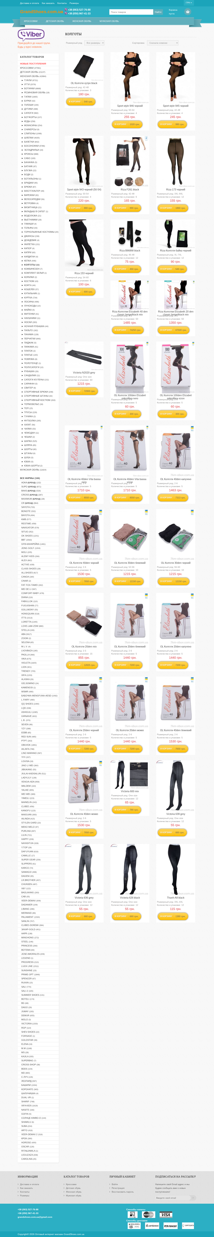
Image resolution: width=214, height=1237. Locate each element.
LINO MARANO (31, 753)
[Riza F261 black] (129, 162)
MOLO (25, 1019)
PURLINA (28, 831)
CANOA (27, 576)
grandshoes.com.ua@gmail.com (35, 1217)
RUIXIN (26, 982)
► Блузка (28, 170)
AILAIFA (27, 749)
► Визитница (31, 207)
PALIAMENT (30, 917)
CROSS (31, 494)
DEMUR (27, 1015)
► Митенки (29, 314)
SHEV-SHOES (29, 1032)
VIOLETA (28, 663)
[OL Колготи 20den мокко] (129, 702)
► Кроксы (29, 154)
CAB (25, 896)
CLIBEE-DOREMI (32, 925)
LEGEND (26, 958)
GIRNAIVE (28, 716)
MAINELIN (28, 802)
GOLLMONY (29, 609)
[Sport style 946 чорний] (129, 78)
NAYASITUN (29, 843)
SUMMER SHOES (32, 995)
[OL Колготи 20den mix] (84, 619)
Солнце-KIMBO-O (33, 1118)
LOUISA (26, 761)
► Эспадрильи (31, 150)
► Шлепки (30, 137)
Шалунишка (29, 1093)
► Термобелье (31, 404)
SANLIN (27, 921)
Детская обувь (55, 21)
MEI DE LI (28, 589)
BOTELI (27, 999)
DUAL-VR (27, 1097)
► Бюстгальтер (32, 191)
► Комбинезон (31, 269)
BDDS (26, 1069)
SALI (25, 987)
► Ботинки (30, 88)
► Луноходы (30, 305)
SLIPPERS (28, 863)
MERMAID (28, 913)
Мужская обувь (109, 21)
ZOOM (25, 638)
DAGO (26, 1007)
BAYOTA (27, 515)
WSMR (26, 691)
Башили (28, 1085)
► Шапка (28, 441)
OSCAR (27, 1146)
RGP (25, 1028)
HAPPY (27, 839)
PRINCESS (28, 945)
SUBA (26, 1126)
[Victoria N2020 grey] (84, 356)
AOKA (30, 482)
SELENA (27, 642)
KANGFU (28, 810)
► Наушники (30, 318)
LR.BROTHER (30, 880)
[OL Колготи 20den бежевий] (129, 619)
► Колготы (29, 264)
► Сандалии (30, 375)
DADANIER (29, 904)
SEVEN (26, 724)
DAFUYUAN (29, 851)
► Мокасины (31, 125)
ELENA (26, 1044)
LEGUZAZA (29, 1155)
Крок (26, 1138)
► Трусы (28, 412)
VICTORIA (29, 1023)
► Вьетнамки (31, 219)
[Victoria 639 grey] (175, 786)
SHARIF (27, 1101)
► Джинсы (29, 236)
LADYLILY (28, 777)
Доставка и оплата (29, 3)
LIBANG (27, 909)
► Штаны (27, 453)
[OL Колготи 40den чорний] (84, 535)
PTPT (26, 740)
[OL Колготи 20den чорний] (84, 702)
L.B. (25, 720)
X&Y (25, 888)
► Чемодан (29, 433)
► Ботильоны (30, 178)
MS (24, 1052)
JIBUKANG (28, 769)
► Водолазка (30, 215)
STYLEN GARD (30, 822)
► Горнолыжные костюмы (39, 232)
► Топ (26, 408)
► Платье (29, 355)
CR (29, 503)
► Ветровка (29, 203)
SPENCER (28, 978)
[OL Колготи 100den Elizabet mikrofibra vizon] (175, 367)
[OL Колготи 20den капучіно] (175, 619)
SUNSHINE (28, 970)
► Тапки (29, 96)
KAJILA (27, 1056)
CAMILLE (27, 855)
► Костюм (29, 281)
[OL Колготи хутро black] (84, 66)
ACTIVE (27, 564)
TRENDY (27, 671)
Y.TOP (26, 847)
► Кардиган (29, 256)
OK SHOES (29, 535)
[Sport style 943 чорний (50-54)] (84, 162)
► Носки (28, 322)
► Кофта (28, 285)
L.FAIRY (27, 699)
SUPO (30, 486)
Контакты (62, 3)
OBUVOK (28, 745)
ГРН (188, 2)
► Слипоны (31, 133)
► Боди (26, 174)
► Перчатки (30, 338)
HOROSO (28, 1142)
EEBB (25, 732)
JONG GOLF (30, 548)
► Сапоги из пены (34, 379)
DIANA (26, 597)
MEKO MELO (29, 827)
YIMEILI (27, 798)
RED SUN (28, 736)
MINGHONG (29, 937)
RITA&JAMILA (29, 1151)
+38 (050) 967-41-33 (79, 13)
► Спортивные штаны (36, 396)
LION (26, 667)
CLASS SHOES (30, 568)
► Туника (28, 416)
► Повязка (28, 359)
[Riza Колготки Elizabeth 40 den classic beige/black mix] (129, 295)
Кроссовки (30, 21)
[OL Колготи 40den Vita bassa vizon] (129, 451)
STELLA (27, 630)
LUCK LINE (29, 966)
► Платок (28, 351)
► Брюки (28, 187)
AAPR (26, 933)
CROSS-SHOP (30, 1064)
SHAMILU (27, 1122)
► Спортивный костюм (37, 400)
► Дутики (29, 109)
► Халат (27, 424)
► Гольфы (28, 228)
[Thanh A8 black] (175, 870)
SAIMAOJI (28, 872)
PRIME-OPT (30, 974)
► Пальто (29, 330)
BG (24, 1003)
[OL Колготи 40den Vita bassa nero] (84, 451)
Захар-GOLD (30, 929)
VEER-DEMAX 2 (31, 1134)
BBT (26, 540)
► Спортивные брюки (36, 392)
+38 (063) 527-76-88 (79, 9)
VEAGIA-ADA (29, 781)
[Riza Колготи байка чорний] (175, 234)
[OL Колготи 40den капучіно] (175, 451)
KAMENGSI (28, 687)
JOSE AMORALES (32, 954)
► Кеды (27, 121)
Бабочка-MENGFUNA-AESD (38, 695)
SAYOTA (27, 507)
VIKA (25, 658)
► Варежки (29, 195)
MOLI (26, 552)
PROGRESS (29, 962)
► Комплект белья (33, 273)
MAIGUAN (28, 814)
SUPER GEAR (30, 859)
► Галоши (29, 105)
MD (25, 1073)
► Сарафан (28, 383)
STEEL (26, 941)
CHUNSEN (28, 884)
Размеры (74, 3)
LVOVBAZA (29, 650)
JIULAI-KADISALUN (33, 773)
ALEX (26, 560)
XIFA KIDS (29, 1105)
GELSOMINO (29, 683)
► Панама (29, 334)
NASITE (27, 1110)
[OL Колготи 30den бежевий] (129, 535)
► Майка (27, 310)
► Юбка (26, 461)
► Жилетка (30, 244)
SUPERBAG (28, 1060)
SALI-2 (26, 991)
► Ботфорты (31, 117)
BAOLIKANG (29, 892)
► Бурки (27, 101)
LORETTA (28, 622)
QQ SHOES (29, 704)
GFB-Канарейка (33, 544)
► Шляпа (28, 445)
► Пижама (29, 346)
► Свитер (28, 387)
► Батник (28, 166)
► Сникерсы (29, 129)
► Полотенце (30, 363)
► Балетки (29, 142)
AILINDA (27, 818)
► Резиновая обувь (35, 92)
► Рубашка (29, 371)
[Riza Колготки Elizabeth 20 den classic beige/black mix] (175, 295)
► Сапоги (29, 113)
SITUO (26, 531)
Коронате (29, 1089)
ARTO (26, 1130)
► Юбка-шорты (31, 465)
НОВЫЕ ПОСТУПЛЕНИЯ (33, 63)
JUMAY (27, 1011)
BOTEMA (27, 950)
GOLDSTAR (28, 1040)
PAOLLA (27, 654)
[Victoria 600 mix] (129, 774)
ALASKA (27, 679)
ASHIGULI (29, 712)
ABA (26, 634)
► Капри (27, 252)
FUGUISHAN (29, 605)
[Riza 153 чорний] (84, 245)
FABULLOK (29, 601)
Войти (115, 1184)
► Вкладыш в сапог (34, 211)
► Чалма (28, 428)
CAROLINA (28, 1159)
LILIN (26, 835)
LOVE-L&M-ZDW (31, 626)
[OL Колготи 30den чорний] (175, 535)
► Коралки (28, 277)
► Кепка (28, 260)
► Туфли (29, 80)
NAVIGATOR (29, 527)
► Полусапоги (31, 367)
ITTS (26, 617)
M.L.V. (25, 646)
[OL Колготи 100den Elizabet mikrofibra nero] (129, 367)
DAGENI (27, 876)
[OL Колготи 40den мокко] (84, 786)
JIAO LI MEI (29, 765)
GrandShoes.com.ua (74, 1234)
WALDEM (28, 786)
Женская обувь (81, 21)
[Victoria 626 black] (129, 870)
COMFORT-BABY (32, 593)
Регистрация (118, 1188)
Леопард (28, 1081)
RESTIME (28, 523)
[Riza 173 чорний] (175, 162)
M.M (26, 1048)
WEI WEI (27, 794)
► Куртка (28, 297)
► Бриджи (29, 182)
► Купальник (30, 293)
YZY (25, 728)
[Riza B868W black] (129, 234)
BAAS (30, 490)
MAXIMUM (32, 499)
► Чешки (27, 437)
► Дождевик (29, 240)
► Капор (27, 248)
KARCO (26, 868)
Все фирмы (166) (30, 478)
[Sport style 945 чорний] (175, 78)
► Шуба (26, 457)
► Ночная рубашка (34, 326)
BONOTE (28, 511)
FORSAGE (27, 1036)
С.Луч (26, 1077)
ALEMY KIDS (29, 556)
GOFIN (25, 1114)
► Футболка (30, 420)
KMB (25, 519)
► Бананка (28, 162)
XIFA (26, 675)
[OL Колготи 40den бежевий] (175, 702)
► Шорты (28, 449)
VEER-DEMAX (30, 900)
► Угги (28, 84)
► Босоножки (32, 146)
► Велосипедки (32, 199)
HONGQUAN (29, 613)
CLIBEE (27, 806)
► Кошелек (29, 289)
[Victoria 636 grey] (84, 870)
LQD (25, 708)
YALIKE (27, 790)
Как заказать (48, 3)
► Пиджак (28, 342)
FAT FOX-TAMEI (31, 585)
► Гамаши (28, 223)
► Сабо (27, 158)
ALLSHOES (29, 572)
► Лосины (29, 301)
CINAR (25, 581)
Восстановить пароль (123, 1192)
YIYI (25, 757)
